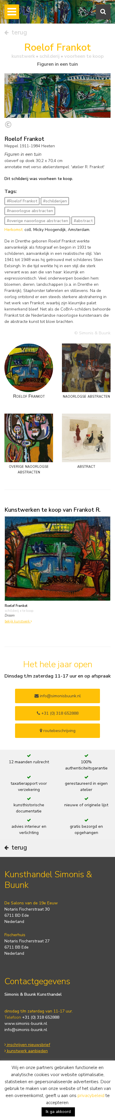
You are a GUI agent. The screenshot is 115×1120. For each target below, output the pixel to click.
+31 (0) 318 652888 (59, 713)
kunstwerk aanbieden (27, 1051)
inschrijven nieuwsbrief (28, 1045)
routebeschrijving (58, 731)
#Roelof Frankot (22, 201)
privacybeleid (91, 1095)
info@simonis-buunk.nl (25, 1030)
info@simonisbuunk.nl (60, 696)
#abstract (83, 221)
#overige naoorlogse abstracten (37, 221)
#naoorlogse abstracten (30, 211)
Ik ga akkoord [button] (58, 1111)
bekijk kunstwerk (18, 621)
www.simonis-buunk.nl (25, 1023)
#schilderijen (55, 201)
